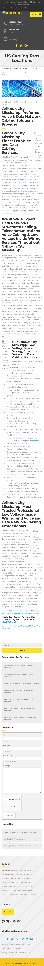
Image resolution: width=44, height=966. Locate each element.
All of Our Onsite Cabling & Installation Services (21, 718)
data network (12, 162)
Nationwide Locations (32, 8)
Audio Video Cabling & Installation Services (19, 709)
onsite (38, 168)
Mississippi (29, 102)
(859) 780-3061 (16, 606)
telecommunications (19, 185)
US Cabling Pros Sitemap (15, 839)
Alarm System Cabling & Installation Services (19, 700)
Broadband (33, 440)
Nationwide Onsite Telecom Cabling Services (19, 675)
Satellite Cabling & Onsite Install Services (22, 683)
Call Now (8, 912)
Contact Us (9, 816)
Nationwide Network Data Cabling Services (19, 666)
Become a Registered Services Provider (21, 832)
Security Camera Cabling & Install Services (18, 691)
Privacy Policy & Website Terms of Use (20, 846)
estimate (30, 210)
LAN (28, 308)
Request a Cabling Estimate (13, 8)
